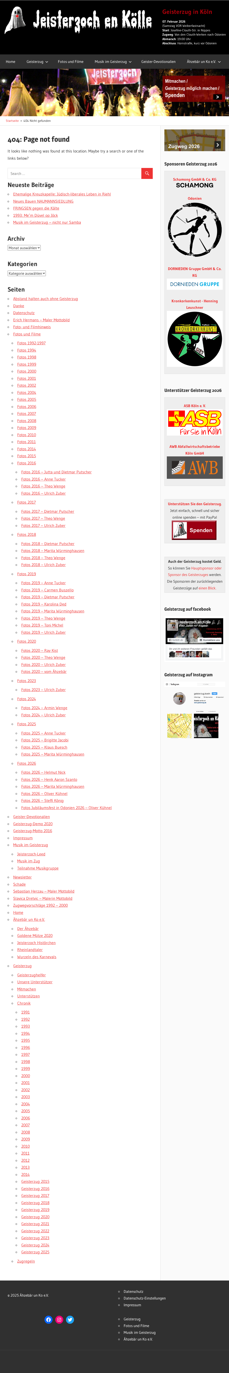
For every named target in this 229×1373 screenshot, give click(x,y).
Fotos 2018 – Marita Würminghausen (52, 550)
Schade (19, 884)
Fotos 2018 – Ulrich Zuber (43, 564)
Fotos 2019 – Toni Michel (42, 625)
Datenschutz (24, 312)
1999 (25, 1068)
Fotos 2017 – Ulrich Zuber (43, 525)
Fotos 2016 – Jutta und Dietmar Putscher (56, 472)
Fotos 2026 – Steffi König (42, 800)
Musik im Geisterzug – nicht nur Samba (47, 222)
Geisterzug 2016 (35, 1188)
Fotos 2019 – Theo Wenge (43, 618)
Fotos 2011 (26, 441)
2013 (25, 1167)
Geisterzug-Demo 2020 (33, 823)
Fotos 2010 (26, 434)
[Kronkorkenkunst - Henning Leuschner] (195, 339)
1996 (25, 1047)
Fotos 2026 (26, 763)
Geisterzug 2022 (35, 1231)
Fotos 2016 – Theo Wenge (43, 486)
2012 (25, 1160)
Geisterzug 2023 (35, 1237)
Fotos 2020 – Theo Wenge (43, 657)
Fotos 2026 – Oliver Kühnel (44, 793)
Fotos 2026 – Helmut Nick (43, 772)
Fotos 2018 (26, 534)
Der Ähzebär (28, 928)
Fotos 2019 (26, 574)
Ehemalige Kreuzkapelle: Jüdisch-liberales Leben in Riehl (62, 194)
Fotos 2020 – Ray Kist (39, 650)
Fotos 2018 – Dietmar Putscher (47, 543)
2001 (25, 1082)
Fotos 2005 (26, 399)
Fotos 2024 (26, 698)
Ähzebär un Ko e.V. (201, 61)
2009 (25, 1139)
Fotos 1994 (26, 350)
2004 (25, 1104)
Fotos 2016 (26, 463)
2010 (25, 1146)
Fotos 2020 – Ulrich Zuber (43, 664)
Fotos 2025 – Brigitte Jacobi (44, 740)
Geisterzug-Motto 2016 (32, 830)
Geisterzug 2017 (35, 1195)
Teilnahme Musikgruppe (38, 868)
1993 (25, 1026)
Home (10, 61)
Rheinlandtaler (30, 949)
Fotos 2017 (26, 502)
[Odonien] (195, 256)
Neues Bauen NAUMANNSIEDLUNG (43, 201)
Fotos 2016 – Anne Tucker (43, 479)
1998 (25, 1061)
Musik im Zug (28, 861)
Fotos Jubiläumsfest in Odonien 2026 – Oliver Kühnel (66, 807)
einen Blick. (207, 588)
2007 (25, 1125)
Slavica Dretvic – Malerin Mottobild (42, 898)
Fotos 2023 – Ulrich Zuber (43, 689)
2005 (25, 1111)
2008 (25, 1132)
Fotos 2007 (26, 413)
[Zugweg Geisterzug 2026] (194, 149)
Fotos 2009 (26, 427)
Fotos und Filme (70, 61)
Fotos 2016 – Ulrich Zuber (43, 493)
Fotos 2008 (26, 420)
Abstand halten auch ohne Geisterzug (45, 298)
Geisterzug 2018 (35, 1202)
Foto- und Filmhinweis (32, 326)
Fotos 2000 (26, 371)
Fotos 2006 (26, 406)
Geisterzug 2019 (35, 1209)
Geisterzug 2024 (35, 1245)
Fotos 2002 (26, 385)
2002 (25, 1089)
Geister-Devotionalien (158, 61)
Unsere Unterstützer (35, 982)
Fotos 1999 (26, 364)
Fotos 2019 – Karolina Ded (43, 604)
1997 (25, 1054)
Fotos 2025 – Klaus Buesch (44, 747)
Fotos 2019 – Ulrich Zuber (43, 632)
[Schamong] (194, 186)
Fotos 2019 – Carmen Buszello (47, 590)
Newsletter (22, 877)
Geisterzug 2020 (35, 1216)
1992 (25, 1019)
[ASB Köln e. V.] (195, 434)
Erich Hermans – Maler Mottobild (41, 320)
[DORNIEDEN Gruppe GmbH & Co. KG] (195, 288)
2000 (25, 1075)
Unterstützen (28, 996)
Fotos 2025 (26, 724)
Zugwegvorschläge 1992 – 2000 (40, 905)
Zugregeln (26, 1261)
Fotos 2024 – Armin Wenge (44, 707)
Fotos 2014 (26, 449)
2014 (25, 1174)
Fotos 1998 (26, 357)
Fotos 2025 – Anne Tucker (43, 733)
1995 (25, 1040)
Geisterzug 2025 (35, 1252)
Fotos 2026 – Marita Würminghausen (52, 786)
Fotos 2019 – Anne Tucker (43, 582)
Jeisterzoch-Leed (31, 854)
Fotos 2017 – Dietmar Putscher (47, 511)
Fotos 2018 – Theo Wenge (43, 557)
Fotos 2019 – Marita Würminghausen (52, 611)
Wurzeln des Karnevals (36, 956)
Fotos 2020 (26, 641)
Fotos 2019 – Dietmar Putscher (47, 597)
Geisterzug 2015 (35, 1181)
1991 (25, 1012)
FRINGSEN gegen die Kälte (36, 208)
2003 (25, 1096)
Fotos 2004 (26, 392)
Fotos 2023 (26, 680)
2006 (25, 1118)
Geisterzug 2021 (35, 1223)
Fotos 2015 (26, 455)
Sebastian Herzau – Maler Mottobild (43, 891)
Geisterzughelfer (31, 975)
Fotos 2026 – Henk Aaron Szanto (49, 779)
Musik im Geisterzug (111, 61)
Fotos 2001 (26, 378)
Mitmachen (26, 989)
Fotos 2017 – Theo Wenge (43, 518)
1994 (25, 1033)
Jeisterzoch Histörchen (36, 942)
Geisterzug (35, 61)
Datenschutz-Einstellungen (145, 1298)
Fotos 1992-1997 (31, 343)
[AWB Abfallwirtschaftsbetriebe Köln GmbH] (195, 467)
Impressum (23, 838)
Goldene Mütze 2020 (35, 935)
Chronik (24, 1003)
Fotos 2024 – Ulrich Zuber (43, 715)
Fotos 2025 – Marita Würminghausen (52, 754)
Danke (18, 305)
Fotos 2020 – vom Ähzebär (44, 671)
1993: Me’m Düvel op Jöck (35, 215)
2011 (25, 1153)
